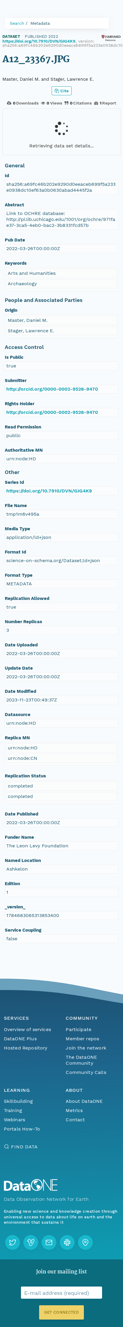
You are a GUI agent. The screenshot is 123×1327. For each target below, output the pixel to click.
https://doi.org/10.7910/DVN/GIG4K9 (39, 41)
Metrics (74, 1110)
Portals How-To (22, 1129)
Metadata (40, 23)
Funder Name (19, 837)
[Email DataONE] (48, 1242)
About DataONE (84, 1101)
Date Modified (20, 691)
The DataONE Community (81, 1060)
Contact (75, 1119)
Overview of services (27, 1029)
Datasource (17, 714)
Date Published (21, 814)
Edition (12, 883)
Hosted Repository (25, 1048)
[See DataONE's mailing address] (85, 1242)
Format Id (15, 552)
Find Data (24, 1147)
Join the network (86, 1048)
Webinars (14, 1119)
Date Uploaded (21, 645)
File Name (16, 505)
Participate (78, 1029)
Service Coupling (23, 930)
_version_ (15, 907)
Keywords (16, 263)
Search (17, 23)
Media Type (17, 528)
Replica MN (17, 737)
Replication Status (25, 776)
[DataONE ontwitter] (12, 1242)
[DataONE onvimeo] (30, 1242)
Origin (11, 310)
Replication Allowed (27, 598)
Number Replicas (23, 621)
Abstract (14, 205)
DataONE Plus (20, 1038)
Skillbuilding (18, 1101)
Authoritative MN (24, 450)
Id (7, 175)
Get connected (61, 1312)
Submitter (16, 380)
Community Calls (86, 1072)
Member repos (82, 1038)
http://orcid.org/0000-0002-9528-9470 (52, 389)
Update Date (19, 668)
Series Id (14, 482)
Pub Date (15, 240)
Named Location (23, 860)
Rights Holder (19, 403)
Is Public (14, 357)
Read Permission (23, 427)
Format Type (19, 575)
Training (13, 1110)
